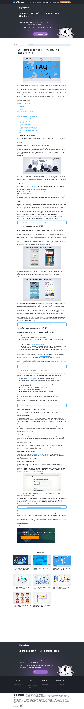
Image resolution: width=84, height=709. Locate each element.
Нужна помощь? (52, 2)
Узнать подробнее (40, 34)
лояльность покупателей (31, 186)
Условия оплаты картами (18, 706)
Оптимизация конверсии (61, 686)
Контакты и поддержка (32, 685)
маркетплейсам (46, 303)
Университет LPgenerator (18, 684)
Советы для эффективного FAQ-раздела (26, 119)
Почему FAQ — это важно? (23, 103)
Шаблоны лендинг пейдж (47, 684)
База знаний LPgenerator (18, 686)
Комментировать (30, 538)
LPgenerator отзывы (17, 687)
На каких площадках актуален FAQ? (25, 111)
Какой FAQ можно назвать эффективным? (27, 116)
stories (59, 236)
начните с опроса (44, 356)
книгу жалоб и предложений (38, 344)
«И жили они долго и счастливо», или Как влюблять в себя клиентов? (44, 507)
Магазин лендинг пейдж (47, 686)
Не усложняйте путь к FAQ (26, 125)
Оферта (29, 687)
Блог (14, 682)
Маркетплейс (45, 689)
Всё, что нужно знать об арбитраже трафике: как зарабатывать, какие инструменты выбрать (21, 569)
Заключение (20, 132)
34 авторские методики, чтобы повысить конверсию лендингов (42, 606)
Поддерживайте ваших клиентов (28, 128)
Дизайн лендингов (60, 684)
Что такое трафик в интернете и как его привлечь (41, 569)
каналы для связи (37, 454)
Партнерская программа (47, 687)
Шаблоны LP (39, 2)
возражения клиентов (31, 378)
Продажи (22, 106)
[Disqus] (42, 624)
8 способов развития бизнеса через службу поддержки (40, 324)
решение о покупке (53, 153)
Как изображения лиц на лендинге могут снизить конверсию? (22, 606)
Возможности (33, 2)
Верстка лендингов (60, 682)
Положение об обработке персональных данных (33, 683)
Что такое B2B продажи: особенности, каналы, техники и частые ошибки (45, 405)
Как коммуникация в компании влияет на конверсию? (41, 588)
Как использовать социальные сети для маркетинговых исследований (44, 367)
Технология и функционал (47, 682)
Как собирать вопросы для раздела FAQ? (27, 114)
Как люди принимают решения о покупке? (37, 222)
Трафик (21, 109)
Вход (58, 2)
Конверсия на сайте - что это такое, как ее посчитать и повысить (61, 569)
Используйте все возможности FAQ (28, 130)
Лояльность (23, 107)
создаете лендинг (21, 232)
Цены (44, 2)
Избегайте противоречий (26, 122)
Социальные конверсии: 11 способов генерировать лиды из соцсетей (61, 588)
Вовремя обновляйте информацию (28, 127)
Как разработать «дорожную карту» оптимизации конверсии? (21, 588)
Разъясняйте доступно (25, 121)
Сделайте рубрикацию (25, 124)
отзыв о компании (27, 431)
